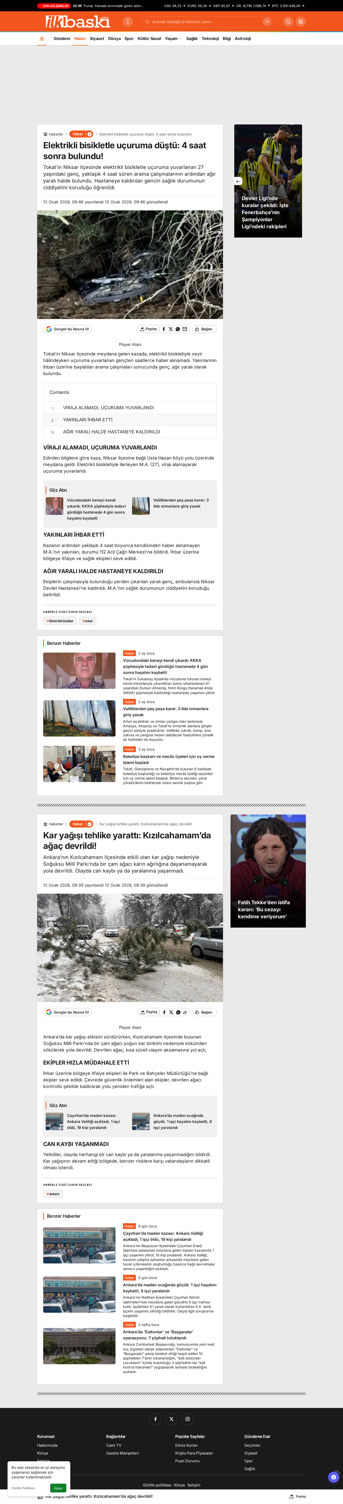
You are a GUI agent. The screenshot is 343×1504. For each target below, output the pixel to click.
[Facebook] (155, 1419)
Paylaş (301, 1496)
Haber (129, 653)
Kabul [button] (58, 1488)
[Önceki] (238, 181)
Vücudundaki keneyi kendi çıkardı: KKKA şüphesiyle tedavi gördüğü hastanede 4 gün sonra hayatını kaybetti (165, 666)
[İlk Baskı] (78, 21)
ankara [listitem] (53, 1194)
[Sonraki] (298, 181)
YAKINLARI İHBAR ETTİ (82, 419)
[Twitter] (171, 1419)
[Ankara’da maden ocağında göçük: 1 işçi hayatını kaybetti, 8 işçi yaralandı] (173, 1122)
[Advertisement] (171, 84)
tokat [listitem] (87, 621)
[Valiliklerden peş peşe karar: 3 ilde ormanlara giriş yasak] (173, 509)
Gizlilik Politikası (23, 1488)
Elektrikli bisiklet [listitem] (60, 621)
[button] (301, 22)
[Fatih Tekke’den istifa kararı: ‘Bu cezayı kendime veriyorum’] (268, 871)
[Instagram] (188, 1419)
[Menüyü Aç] (128, 22)
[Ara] (288, 22)
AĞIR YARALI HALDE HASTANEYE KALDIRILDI (105, 431)
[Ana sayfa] (42, 38)
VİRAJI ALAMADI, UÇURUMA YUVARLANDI (103, 407)
